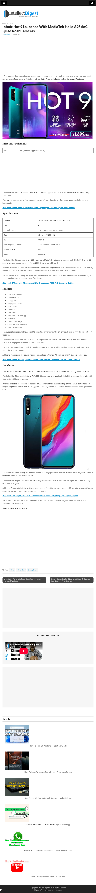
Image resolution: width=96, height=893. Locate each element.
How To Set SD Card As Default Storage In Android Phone (48, 798)
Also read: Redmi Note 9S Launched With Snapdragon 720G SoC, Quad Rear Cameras (38, 207)
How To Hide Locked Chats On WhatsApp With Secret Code (48, 850)
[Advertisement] (48, 55)
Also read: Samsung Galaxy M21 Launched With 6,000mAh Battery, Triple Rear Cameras (40, 496)
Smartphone (9, 24)
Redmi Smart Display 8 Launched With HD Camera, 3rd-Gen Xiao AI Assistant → (70, 580)
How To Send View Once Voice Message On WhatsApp (48, 824)
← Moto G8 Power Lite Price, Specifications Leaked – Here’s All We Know (24, 580)
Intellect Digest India (45, 887)
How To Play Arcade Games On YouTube (48, 876)
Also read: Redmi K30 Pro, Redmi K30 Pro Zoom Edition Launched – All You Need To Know (41, 359)
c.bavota (58, 890)
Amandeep (7, 35)
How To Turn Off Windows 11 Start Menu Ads (48, 746)
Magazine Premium (41, 890)
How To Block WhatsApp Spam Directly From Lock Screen (48, 772)
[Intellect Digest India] (21, 12)
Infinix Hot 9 (21, 570)
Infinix (12, 570)
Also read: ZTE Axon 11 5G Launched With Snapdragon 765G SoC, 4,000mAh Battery (38, 283)
